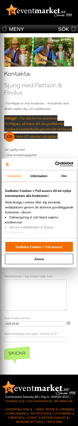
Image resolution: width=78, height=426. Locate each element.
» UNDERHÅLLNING (16, 409)
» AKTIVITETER (38, 413)
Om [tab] (64, 176)
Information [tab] (38, 176)
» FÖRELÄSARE (15, 413)
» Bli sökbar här (62, 401)
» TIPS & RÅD (52, 421)
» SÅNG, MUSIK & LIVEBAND (53, 409)
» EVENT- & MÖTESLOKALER (45, 417)
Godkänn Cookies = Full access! (39, 246)
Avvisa (39, 259)
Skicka (17, 353)
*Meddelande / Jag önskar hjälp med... (29, 276)
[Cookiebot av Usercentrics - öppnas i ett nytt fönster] (55, 164)
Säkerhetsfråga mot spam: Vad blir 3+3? (30, 333)
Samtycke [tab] (14, 176)
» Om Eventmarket (37, 401)
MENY (16, 29)
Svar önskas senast (17, 318)
